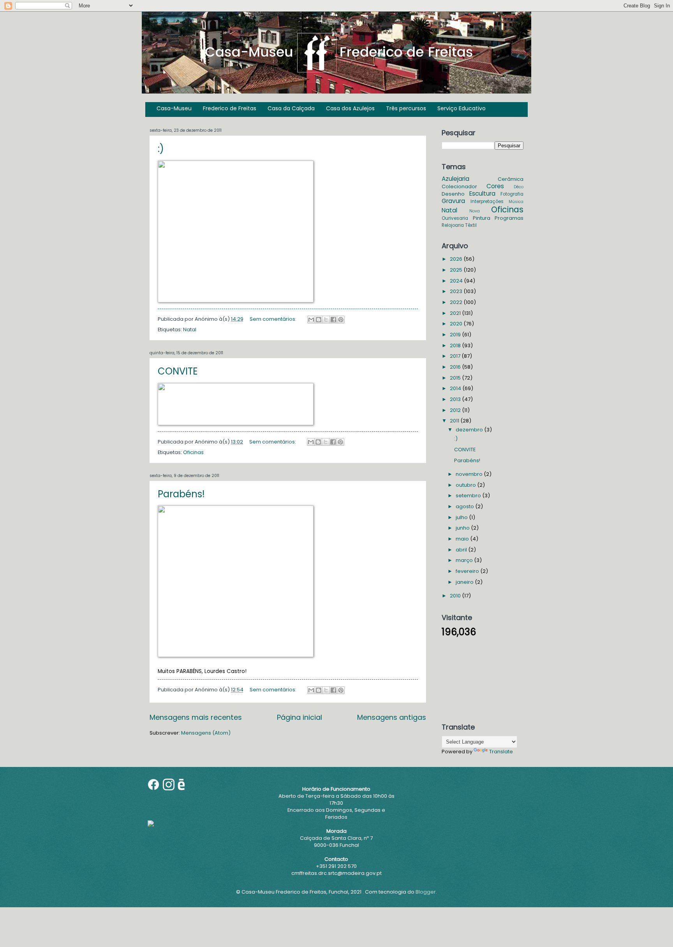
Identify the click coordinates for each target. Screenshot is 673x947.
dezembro (470, 429)
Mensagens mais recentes (196, 717)
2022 (456, 302)
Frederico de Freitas (229, 108)
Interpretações (487, 201)
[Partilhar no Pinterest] (341, 319)
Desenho (453, 194)
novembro (470, 474)
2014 (456, 388)
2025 (456, 270)
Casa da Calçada (291, 108)
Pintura (481, 218)
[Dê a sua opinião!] (318, 319)
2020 (456, 323)
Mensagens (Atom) (206, 733)
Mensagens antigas (391, 717)
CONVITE (177, 371)
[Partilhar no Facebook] (333, 319)
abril (462, 549)
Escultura (482, 193)
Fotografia (511, 194)
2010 (456, 595)
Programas (509, 218)
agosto (465, 506)
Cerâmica (510, 179)
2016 (456, 367)
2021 (456, 313)
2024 (457, 280)
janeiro (465, 582)
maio (463, 538)
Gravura (453, 201)
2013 (456, 399)
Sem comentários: (274, 319)
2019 (456, 334)
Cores (495, 186)
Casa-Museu (174, 108)
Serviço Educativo (461, 108)
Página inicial (299, 717)
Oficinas (193, 452)
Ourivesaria (455, 218)
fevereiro (468, 571)
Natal (189, 329)
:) (161, 148)
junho (463, 528)
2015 (456, 378)
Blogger (426, 892)
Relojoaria (453, 225)
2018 (456, 345)
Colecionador (459, 186)
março (465, 560)
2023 (456, 291)
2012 (456, 410)
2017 (456, 356)
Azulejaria (455, 179)
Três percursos (406, 108)
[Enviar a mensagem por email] (311, 319)
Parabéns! (181, 494)
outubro (466, 485)
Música (516, 202)
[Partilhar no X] (326, 319)
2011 (455, 420)
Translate (501, 751)
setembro (469, 495)
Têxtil (471, 225)
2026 (456, 259)
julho (462, 517)
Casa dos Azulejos (350, 108)
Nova (474, 211)
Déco (518, 187)
